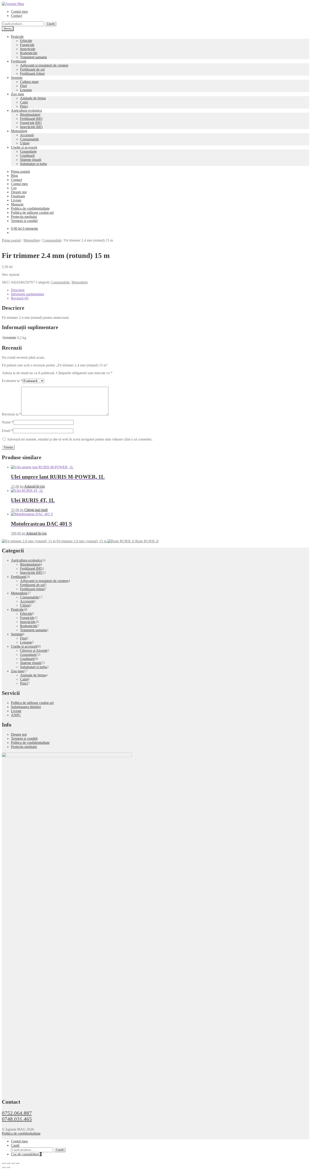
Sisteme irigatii (30, 160)
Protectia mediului (24, 217)
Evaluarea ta (12, 381)
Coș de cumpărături (26, 1154)
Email (7, 431)
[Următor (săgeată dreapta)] (8, 1167)
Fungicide (27, 45)
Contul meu (19, 11)
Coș (14, 188)
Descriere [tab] (18, 290)
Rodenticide (28, 53)
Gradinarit (27, 155)
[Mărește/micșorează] (3, 1163)
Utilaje (25, 143)
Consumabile (29, 139)
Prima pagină (20, 171)
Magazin (17, 204)
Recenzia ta (11, 414)
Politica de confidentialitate (30, 208)
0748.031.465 (17, 1119)
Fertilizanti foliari (32, 73)
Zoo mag (17, 94)
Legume (26, 90)
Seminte (17, 78)
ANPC (16, 715)
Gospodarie (28, 151)
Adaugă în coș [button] (34, 486)
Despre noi (19, 192)
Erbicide (26, 41)
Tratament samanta (33, 57)
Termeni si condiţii (24, 221)
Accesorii (27, 135)
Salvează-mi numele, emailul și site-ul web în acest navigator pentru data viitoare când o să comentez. (80, 439)
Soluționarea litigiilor (26, 707)
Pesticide (17, 37)
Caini (24, 102)
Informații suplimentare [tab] (27, 294)
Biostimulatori (30, 114)
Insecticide (27, 49)
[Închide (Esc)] (17, 1163)
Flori (23, 86)
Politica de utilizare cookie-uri (32, 212)
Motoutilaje (19, 131)
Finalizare (18, 196)
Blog (14, 176)
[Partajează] (13, 1163)
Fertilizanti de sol (32, 69)
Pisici (24, 106)
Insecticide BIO (31, 127)
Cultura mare (29, 82)
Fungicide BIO (31, 123)
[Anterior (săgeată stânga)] (3, 1167)
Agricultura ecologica (26, 110)
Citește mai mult (36, 510)
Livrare (16, 200)
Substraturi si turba (33, 164)
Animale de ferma (33, 98)
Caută (50, 24)
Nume (7, 422)
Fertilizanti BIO (31, 119)
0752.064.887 (17, 1113)
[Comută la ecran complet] (8, 1163)
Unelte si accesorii (24, 147)
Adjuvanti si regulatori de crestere (44, 65)
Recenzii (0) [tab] (19, 298)
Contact (16, 16)
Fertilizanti (18, 61)
